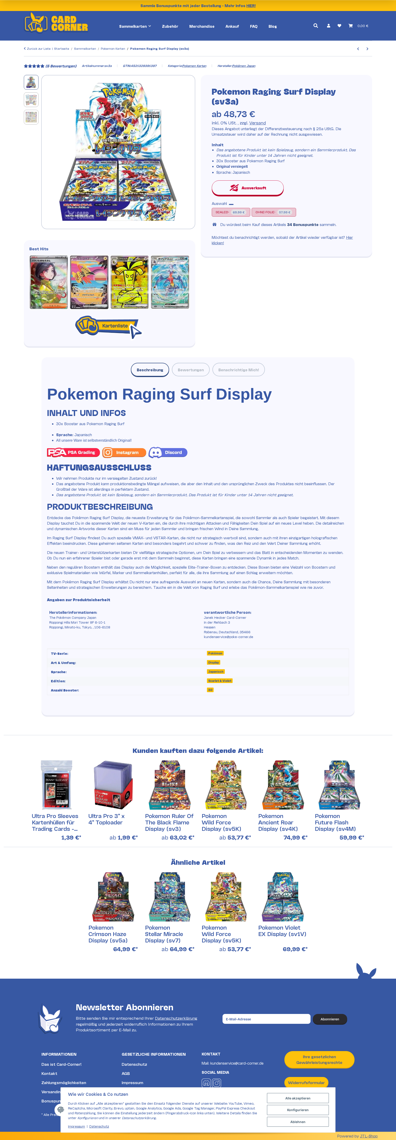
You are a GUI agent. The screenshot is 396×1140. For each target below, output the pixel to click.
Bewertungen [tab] (191, 369)
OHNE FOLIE (275, 211)
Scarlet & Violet (219, 680)
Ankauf (232, 26)
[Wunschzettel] (339, 25)
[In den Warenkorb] (27, 59)
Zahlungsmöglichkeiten (63, 1082)
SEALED (230, 211)
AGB (126, 1073)
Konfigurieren (298, 1110)
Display (213, 662)
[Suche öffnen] (316, 25)
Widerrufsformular (306, 1082)
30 (210, 689)
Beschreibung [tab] (150, 369)
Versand (257, 122)
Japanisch (215, 671)
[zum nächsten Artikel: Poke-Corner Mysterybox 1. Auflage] (367, 48)
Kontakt (49, 1073)
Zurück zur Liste (39, 48)
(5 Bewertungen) (60, 65)
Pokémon (215, 653)
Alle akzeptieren (298, 1098)
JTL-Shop (369, 1136)
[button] (328, 25)
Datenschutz (134, 1064)
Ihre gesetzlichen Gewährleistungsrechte (319, 1059)
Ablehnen (297, 1122)
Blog (273, 26)
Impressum (132, 1082)
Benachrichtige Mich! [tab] (238, 369)
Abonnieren (330, 1019)
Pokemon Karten (194, 65)
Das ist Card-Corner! (61, 1064)
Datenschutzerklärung (176, 1018)
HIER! (251, 5)
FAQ (254, 26)
